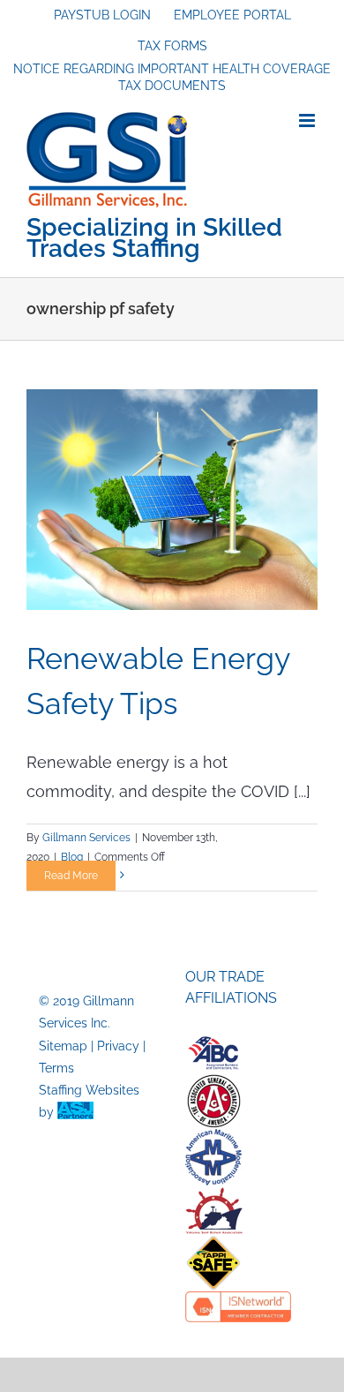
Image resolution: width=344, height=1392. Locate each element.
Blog (72, 857)
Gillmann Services (86, 837)
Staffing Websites (89, 1090)
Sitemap (63, 1046)
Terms (56, 1068)
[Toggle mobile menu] (308, 120)
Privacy (118, 1046)
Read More (71, 875)
